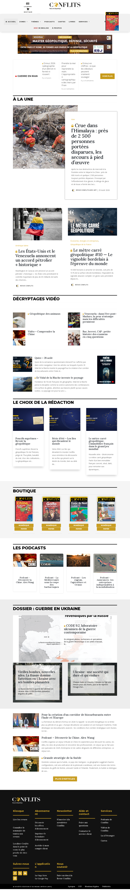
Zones (22, 22)
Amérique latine (21, 245)
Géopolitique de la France (80, 244)
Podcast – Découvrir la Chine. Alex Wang (24, 573)
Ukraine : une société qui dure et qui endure (90, 673)
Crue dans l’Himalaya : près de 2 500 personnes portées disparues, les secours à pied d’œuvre (89, 144)
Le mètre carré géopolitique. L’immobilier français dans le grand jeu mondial (101, 444)
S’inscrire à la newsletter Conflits (63, 822)
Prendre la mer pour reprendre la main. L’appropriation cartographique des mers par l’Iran (69, 74)
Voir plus (107, 76)
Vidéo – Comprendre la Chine (41, 333)
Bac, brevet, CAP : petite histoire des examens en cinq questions (97, 334)
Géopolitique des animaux (44, 313)
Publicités (106, 886)
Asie (73, 119)
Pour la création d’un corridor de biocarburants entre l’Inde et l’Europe (76, 716)
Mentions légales (92, 886)
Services (83, 22)
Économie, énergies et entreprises (84, 241)
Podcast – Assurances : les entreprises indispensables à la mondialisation (105, 573)
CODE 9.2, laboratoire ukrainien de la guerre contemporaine (80, 629)
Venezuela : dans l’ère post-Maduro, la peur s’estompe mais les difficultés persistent (100, 317)
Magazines (110, 21)
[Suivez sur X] (20, 873)
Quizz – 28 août (44, 357)
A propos (71, 886)
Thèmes (35, 22)
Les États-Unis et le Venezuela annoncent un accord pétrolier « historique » (35, 258)
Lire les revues (20, 819)
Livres (72, 22)
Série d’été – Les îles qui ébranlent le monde (64, 441)
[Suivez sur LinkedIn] (25, 873)
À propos (57, 28)
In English (41, 28)
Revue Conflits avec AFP (86, 190)
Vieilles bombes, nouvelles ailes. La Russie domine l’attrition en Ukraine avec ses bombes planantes (37, 677)
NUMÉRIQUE (24, 525)
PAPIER (24, 529)
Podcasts (49, 22)
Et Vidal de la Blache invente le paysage (59, 377)
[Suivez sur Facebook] (15, 873)
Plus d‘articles (65, 779)
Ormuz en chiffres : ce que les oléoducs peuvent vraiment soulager (88, 70)
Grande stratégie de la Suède (62, 758)
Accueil (12, 22)
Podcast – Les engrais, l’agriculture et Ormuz (78, 573)
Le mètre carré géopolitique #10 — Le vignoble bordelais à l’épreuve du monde (91, 257)
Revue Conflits (26, 286)
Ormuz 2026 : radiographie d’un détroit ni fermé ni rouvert (49, 69)
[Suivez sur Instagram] (15, 878)
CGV (80, 886)
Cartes (61, 22)
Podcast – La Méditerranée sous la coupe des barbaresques (51, 573)
